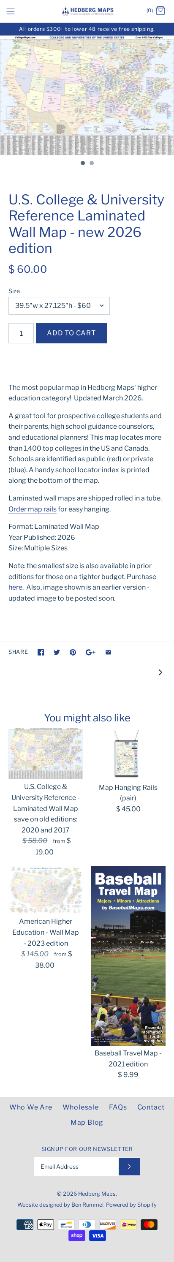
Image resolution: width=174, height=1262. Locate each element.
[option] (87, 95)
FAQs (118, 1107)
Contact (151, 1107)
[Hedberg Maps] (87, 11)
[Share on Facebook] (41, 652)
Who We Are (30, 1107)
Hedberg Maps (97, 1194)
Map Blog (87, 1122)
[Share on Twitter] (57, 652)
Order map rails (32, 509)
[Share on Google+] (90, 652)
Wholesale (81, 1107)
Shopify (147, 1205)
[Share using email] (108, 652)
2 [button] (91, 164)
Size (14, 290)
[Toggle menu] (10, 11)
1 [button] (82, 164)
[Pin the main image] (73, 652)
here (15, 587)
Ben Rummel (87, 1205)
